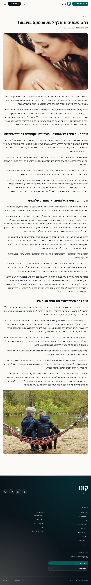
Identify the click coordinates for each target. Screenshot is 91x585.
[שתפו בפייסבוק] (24, 491)
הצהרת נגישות (38, 523)
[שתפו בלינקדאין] (18, 491)
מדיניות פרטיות (37, 531)
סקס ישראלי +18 (79, 4)
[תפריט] (5, 4)
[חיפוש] (24, 4)
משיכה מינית (82, 532)
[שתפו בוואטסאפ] (11, 491)
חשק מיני (84, 528)
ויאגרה (85, 536)
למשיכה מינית (65, 227)
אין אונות (84, 520)
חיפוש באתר (38, 516)
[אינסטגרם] (5, 491)
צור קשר (40, 519)
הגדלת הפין (83, 540)
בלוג (85, 544)
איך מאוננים (83, 512)
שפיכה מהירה (82, 524)
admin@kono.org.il (78, 557)
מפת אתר (39, 527)
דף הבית (85, 16)
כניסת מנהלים (7, 580)
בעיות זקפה (83, 516)
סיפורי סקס (13, 4)
